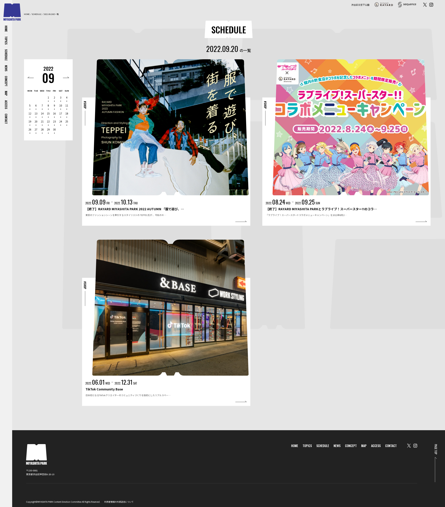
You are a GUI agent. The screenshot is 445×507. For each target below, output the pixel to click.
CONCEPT (6, 81)
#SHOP (85, 105)
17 (60, 113)
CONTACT (6, 119)
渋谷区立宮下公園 (360, 5)
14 (42, 113)
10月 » (66, 77)
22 (48, 121)
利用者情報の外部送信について (119, 501)
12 (30, 113)
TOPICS (6, 40)
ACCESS (6, 104)
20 (36, 121)
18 (66, 113)
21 (42, 121)
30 (54, 129)
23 (54, 121)
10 (60, 105)
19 (30, 121)
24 (60, 121)
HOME (6, 29)
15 (48, 113)
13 (36, 113)
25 (66, 121)
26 (30, 129)
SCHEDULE (6, 55)
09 (48, 77)
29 (48, 129)
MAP (6, 93)
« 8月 (30, 77)
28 (42, 129)
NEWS (6, 68)
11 (66, 105)
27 (36, 129)
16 (54, 113)
